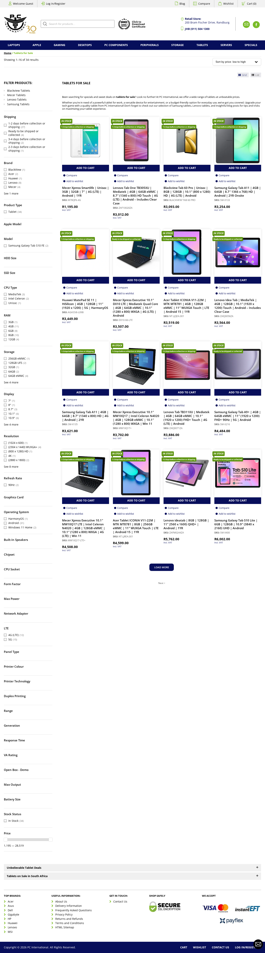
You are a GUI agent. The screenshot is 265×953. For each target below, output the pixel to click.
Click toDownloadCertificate (138, 24)
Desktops (85, 45)
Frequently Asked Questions (73, 910)
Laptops (14, 45)
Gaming (59, 45)
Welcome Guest (23, 3)
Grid (244, 75)
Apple (37, 45)
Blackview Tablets (18, 90)
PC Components (116, 45)
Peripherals (149, 45)
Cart (183, 947)
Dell (10, 910)
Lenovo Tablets (17, 99)
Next (160, 583)
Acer (11, 901)
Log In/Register (55, 3)
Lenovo (12, 927)
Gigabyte (13, 914)
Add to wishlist (74, 181)
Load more (161, 567)
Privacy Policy (64, 914)
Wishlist (228, 3)
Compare (204, 3)
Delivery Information (68, 906)
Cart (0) (251, 3)
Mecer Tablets (16, 95)
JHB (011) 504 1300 (197, 29)
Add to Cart (85, 168)
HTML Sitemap (64, 927)
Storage (177, 45)
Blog (182, 3)
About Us (61, 901)
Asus (11, 906)
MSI (10, 932)
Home (7, 53)
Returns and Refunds (69, 919)
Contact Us (120, 901)
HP (9, 919)
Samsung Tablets (18, 104)
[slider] (6, 840)
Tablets (202, 45)
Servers (226, 45)
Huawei (12, 923)
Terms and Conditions (69, 923)
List (257, 75)
